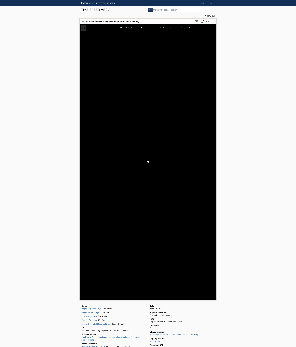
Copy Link (210, 16)
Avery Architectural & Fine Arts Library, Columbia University (174, 335)
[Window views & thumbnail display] (196, 21)
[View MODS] (207, 21)
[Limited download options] (202, 21)
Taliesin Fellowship (89, 316)
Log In (212, 3)
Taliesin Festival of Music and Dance (97, 324)
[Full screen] (213, 21)
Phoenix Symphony (90, 320)
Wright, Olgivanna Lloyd (91, 309)
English (153, 328)
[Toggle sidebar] (83, 21)
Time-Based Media (95, 9)
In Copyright (155, 341)
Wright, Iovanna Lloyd (90, 313)
